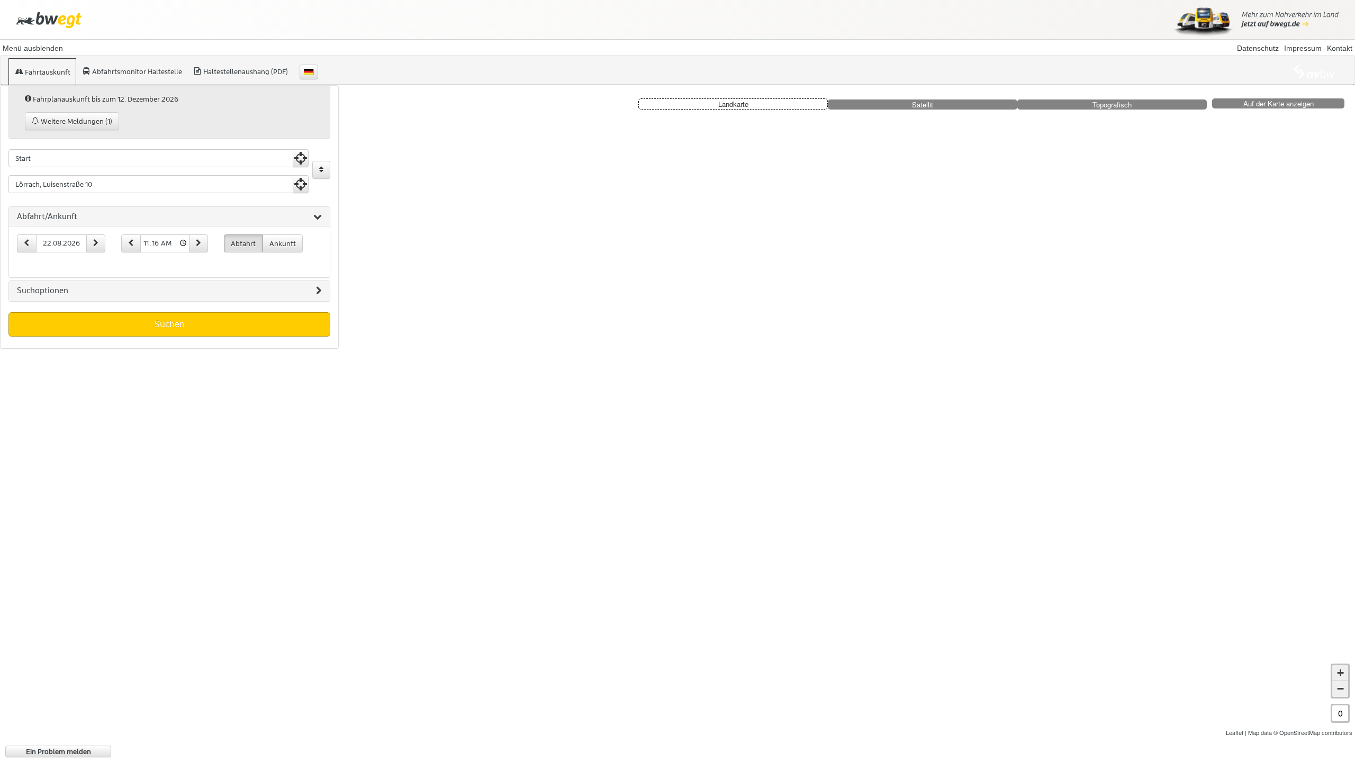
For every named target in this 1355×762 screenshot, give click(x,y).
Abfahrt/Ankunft (47, 216)
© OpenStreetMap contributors (1312, 732)
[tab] (169, 217)
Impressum (1303, 48)
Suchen (170, 324)
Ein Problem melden (58, 751)
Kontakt (1339, 48)
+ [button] (1340, 672)
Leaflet (1234, 732)
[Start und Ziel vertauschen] (321, 170)
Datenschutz (1258, 48)
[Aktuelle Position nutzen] (301, 158)
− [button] (1340, 688)
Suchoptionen (42, 290)
